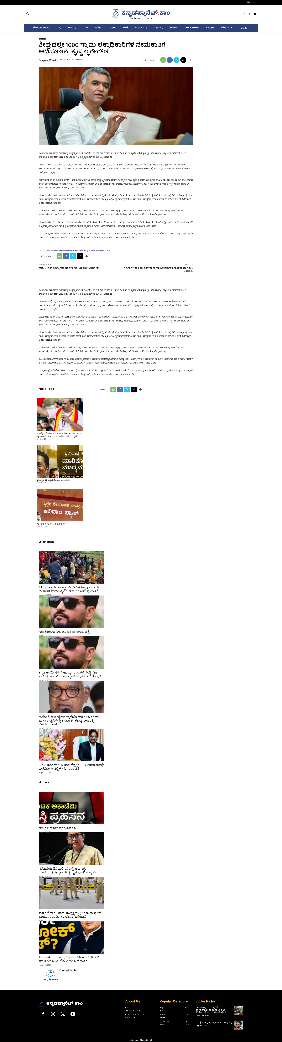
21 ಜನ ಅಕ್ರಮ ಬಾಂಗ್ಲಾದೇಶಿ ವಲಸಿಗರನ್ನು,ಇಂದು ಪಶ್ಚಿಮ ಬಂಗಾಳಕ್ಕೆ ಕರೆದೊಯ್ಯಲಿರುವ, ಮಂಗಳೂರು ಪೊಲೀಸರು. (70, 589)
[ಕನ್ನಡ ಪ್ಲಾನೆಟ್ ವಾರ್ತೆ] (50, 975)
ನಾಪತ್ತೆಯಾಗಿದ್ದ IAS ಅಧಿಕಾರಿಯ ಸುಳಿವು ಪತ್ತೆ (64, 632)
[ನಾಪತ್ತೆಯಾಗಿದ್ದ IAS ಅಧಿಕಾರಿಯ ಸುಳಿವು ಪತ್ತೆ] (71, 611)
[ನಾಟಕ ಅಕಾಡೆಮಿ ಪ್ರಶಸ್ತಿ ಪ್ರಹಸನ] (71, 808)
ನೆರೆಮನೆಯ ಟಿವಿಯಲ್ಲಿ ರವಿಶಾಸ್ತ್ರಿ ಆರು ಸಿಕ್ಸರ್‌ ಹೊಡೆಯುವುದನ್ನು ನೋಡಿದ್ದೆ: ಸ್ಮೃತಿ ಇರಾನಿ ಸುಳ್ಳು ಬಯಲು (70, 870)
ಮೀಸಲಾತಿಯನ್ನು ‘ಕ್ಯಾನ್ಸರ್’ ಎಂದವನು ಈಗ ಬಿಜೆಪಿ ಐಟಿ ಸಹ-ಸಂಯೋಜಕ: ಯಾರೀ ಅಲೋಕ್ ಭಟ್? (69, 959)
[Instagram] (53, 1015)
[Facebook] (244, 15)
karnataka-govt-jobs (86, 250)
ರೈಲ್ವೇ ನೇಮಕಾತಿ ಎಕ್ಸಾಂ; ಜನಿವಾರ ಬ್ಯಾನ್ (51, 524)
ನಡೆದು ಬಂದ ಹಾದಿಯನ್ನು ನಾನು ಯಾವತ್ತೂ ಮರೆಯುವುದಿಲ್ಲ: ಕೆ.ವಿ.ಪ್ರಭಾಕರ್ (69, 268)
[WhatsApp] (163, 60)
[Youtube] (255, 15)
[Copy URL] (183, 60)
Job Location (66, 250)
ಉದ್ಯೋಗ (42, 39)
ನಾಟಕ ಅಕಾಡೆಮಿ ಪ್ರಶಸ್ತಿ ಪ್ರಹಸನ (57, 828)
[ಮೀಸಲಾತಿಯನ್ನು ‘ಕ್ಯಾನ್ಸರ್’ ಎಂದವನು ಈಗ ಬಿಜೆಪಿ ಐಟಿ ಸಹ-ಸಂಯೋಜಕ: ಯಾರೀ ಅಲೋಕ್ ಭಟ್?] (71, 937)
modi (102, 250)
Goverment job (55, 250)
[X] (250, 15)
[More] (190, 60)
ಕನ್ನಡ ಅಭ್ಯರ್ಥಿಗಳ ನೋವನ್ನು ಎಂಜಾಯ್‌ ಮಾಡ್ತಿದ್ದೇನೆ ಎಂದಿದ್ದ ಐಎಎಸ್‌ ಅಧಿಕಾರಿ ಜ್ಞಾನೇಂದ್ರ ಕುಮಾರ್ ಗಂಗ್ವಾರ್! (71, 674)
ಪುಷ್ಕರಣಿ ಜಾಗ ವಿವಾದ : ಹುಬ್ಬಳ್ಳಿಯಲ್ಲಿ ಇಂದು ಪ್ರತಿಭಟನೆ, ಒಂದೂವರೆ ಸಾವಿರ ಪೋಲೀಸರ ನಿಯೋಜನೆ (70, 914)
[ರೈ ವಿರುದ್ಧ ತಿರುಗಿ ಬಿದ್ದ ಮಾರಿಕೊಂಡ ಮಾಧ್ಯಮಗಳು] (60, 461)
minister (97, 250)
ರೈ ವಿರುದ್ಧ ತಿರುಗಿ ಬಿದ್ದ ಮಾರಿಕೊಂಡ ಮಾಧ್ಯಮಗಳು (53, 480)
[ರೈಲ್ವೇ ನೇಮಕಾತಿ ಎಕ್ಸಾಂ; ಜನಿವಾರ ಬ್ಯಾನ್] (60, 505)
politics (107, 250)
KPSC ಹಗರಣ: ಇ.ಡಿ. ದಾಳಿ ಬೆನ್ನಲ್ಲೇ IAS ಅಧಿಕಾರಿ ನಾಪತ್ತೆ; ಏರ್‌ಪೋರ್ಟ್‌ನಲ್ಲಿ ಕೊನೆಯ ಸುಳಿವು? (71, 766)
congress (46, 250)
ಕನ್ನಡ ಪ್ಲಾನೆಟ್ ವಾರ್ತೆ (49, 60)
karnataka (74, 250)
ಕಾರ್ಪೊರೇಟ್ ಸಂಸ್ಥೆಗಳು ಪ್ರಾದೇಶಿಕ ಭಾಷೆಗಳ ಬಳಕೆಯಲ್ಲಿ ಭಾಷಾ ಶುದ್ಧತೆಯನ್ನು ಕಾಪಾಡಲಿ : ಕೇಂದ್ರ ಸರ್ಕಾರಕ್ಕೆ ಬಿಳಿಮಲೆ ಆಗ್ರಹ (70, 720)
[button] (62, 14)
